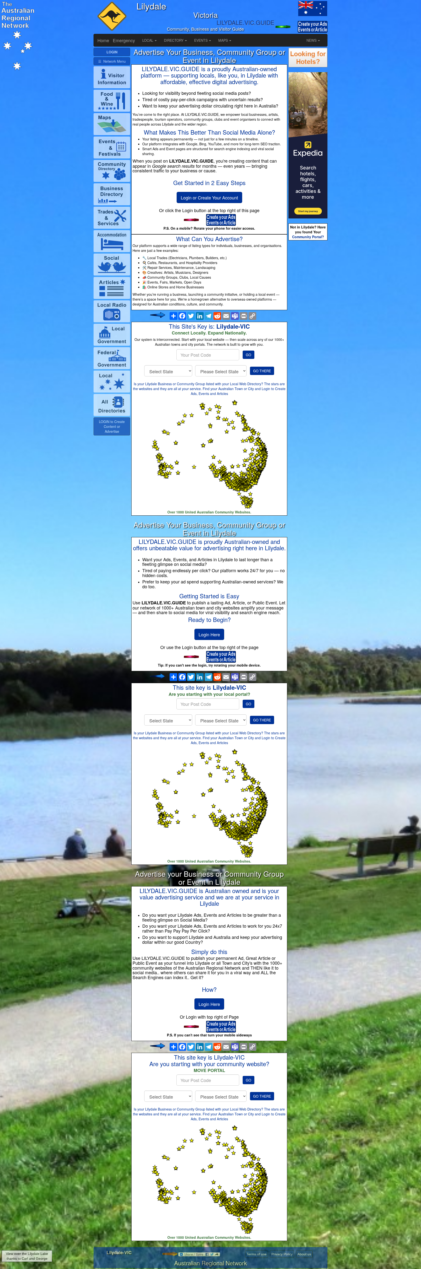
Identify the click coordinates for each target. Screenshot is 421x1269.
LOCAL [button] (148, 40)
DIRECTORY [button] (174, 40)
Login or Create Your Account (209, 197)
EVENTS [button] (201, 40)
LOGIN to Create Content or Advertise (112, 426)
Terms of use (257, 1254)
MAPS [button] (223, 40)
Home (103, 40)
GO (248, 354)
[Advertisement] (307, 318)
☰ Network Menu (112, 61)
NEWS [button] (311, 40)
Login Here (209, 634)
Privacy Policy (282, 1254)
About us (304, 1254)
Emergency (124, 40)
